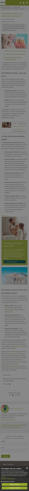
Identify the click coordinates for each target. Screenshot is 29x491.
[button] (14, 479)
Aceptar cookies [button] (14, 484)
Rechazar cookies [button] (14, 488)
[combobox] (27, 468)
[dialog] (14, 478)
